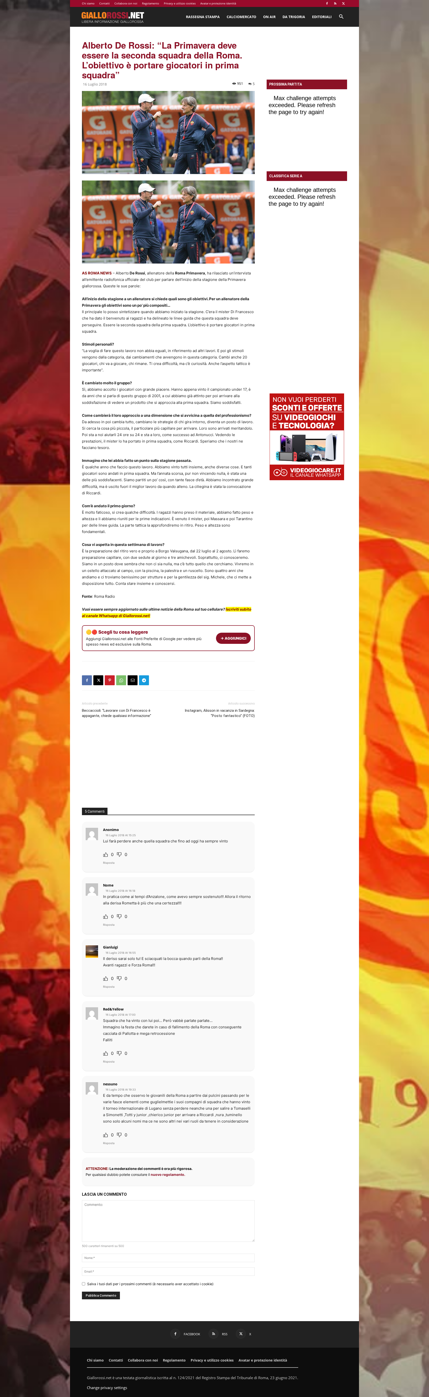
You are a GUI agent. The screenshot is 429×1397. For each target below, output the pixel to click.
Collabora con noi (125, 3)
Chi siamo (88, 3)
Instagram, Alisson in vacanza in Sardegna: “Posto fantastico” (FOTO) (220, 713)
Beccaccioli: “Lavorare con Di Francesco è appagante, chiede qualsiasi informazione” (116, 713)
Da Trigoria (294, 16)
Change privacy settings (107, 1387)
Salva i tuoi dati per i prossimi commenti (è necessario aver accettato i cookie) (150, 1284)
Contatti (104, 3)
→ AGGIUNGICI (233, 638)
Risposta (108, 862)
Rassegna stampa (203, 16)
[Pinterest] (110, 680)
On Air (269, 16)
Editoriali (322, 16)
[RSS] (335, 3)
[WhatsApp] (121, 680)
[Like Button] (105, 854)
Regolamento (150, 3)
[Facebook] (327, 3)
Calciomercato (241, 16)
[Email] (133, 680)
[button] (341, 17)
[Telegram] (144, 680)
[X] (343, 3)
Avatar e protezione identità (218, 3)
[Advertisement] (168, 766)
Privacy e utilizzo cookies (180, 3)
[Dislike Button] (119, 854)
